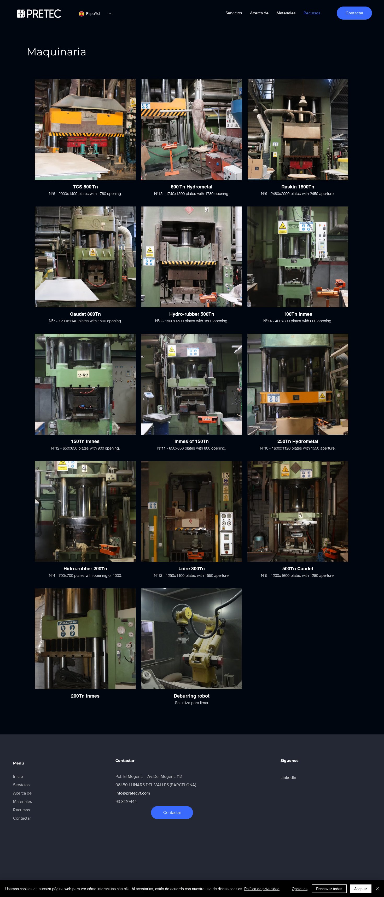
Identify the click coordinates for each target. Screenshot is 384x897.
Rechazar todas (329, 888)
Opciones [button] (299, 888)
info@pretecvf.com (132, 793)
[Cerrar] (378, 888)
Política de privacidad (262, 888)
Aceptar (360, 888)
